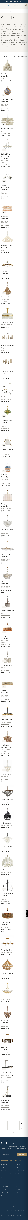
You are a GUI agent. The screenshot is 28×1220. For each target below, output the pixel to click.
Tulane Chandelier (7, 973)
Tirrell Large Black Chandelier (7, 894)
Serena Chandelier (7, 129)
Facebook (17, 1189)
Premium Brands (19, 1170)
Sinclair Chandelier (7, 322)
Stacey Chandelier (7, 449)
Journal (17, 1176)
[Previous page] (5, 1123)
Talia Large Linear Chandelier (7, 555)
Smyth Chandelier (7, 397)
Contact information (19, 1214)
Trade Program (5, 1195)
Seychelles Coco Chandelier (6, 247)
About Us (17, 1164)
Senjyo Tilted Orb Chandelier (7, 100)
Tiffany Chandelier (7, 800)
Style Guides (4, 1192)
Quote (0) (26, 913)
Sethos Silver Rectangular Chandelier (5, 156)
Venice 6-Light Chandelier (5, 1101)
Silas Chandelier (6, 297)
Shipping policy (13, 1214)
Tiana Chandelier (6, 774)
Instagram (18, 1186)
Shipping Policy (5, 1170)
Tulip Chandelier (6, 997)
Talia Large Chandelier (4, 582)
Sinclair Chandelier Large (7, 347)
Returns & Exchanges (6, 1173)
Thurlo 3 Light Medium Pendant (7, 746)
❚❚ (21, 1)
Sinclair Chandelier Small (7, 372)
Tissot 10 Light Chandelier (6, 923)
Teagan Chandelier (7, 665)
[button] (21, 5)
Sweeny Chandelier (4, 505)
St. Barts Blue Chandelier (5, 476)
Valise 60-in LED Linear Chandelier (7, 1074)
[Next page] (19, 1132)
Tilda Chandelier (6, 823)
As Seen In (18, 1167)
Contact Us (4, 1164)
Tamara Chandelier (7, 611)
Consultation (4, 1186)
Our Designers (18, 1173)
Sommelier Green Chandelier (7, 421)
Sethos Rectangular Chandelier (5, 187)
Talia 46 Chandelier (7, 529)
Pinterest (17, 1192)
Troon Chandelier (7, 950)
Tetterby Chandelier (4, 692)
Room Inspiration (5, 1189)
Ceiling (13, 11)
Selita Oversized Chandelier (6, 75)
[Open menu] (2, 5)
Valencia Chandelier (4, 1048)
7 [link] (10, 1128)
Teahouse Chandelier (4, 637)
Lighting (9, 11)
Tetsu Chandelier (6, 720)
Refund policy (7, 1214)
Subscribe (21, 1154)
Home (4, 11)
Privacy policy (2, 1214)
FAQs (2, 1167)
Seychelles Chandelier (4, 217)
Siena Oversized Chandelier (6, 272)
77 (14, 1132)
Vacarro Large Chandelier (5, 1021)
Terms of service (25, 1215)
